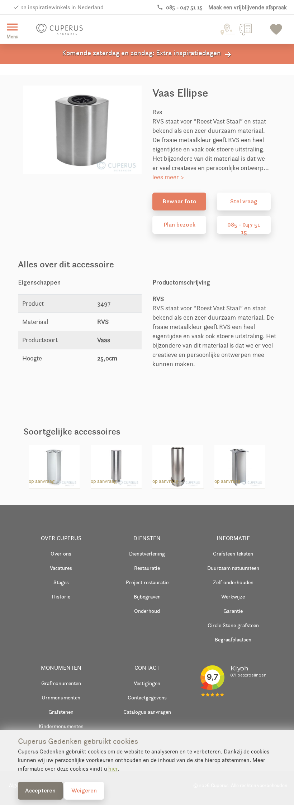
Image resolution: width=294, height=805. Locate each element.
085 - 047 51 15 (243, 227)
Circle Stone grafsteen (233, 625)
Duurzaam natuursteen (233, 567)
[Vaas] (116, 465)
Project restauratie (147, 582)
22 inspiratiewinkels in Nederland (62, 7)
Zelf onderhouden (233, 582)
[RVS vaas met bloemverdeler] (54, 465)
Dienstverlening (147, 553)
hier (113, 768)
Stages (61, 582)
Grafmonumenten (61, 683)
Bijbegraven (147, 596)
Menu (12, 30)
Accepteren (40, 790)
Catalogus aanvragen (147, 711)
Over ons (61, 553)
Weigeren (84, 790)
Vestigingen (147, 683)
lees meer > (168, 177)
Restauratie (147, 567)
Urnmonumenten (61, 697)
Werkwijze (233, 596)
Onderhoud (147, 610)
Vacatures (61, 567)
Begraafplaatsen (233, 639)
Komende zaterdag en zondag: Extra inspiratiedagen (147, 54)
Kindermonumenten (61, 726)
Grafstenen (61, 711)
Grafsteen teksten (233, 553)
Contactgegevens (147, 697)
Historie (61, 596)
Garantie (233, 610)
